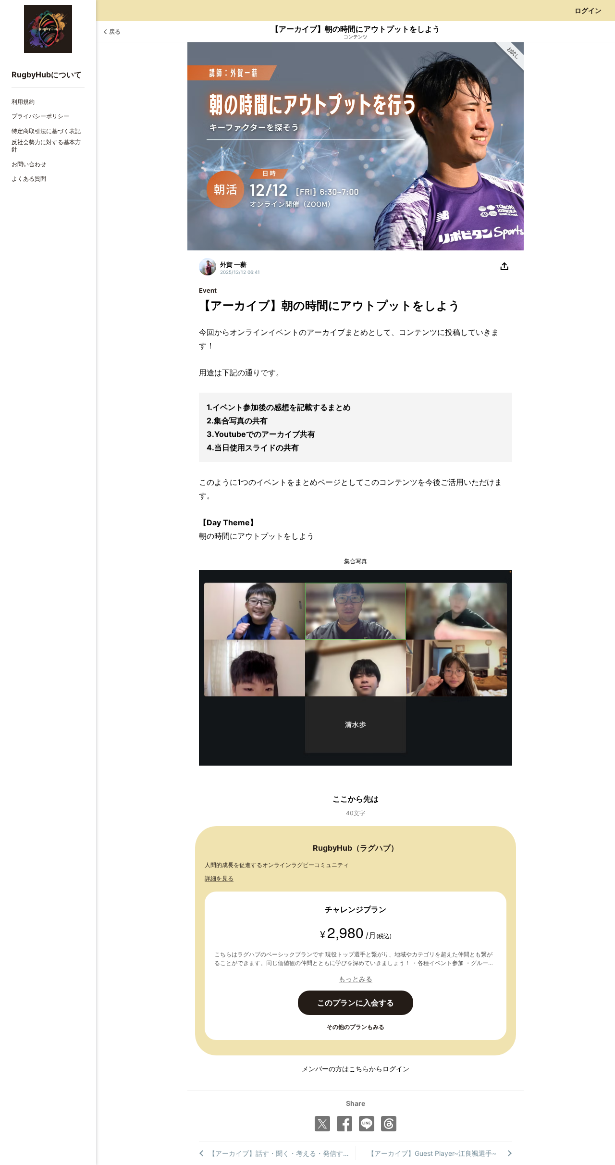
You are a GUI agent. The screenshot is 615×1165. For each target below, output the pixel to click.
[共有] (504, 266)
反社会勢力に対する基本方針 (46, 145)
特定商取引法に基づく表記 (46, 131)
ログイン (588, 10)
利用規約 (23, 101)
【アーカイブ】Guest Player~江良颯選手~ (432, 1153)
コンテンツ (356, 36)
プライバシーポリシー (40, 116)
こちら (359, 1069)
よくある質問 (29, 178)
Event (208, 290)
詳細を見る (219, 878)
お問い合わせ (29, 164)
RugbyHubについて (47, 74)
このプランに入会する (355, 1002)
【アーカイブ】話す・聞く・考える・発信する (279, 1153)
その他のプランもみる (355, 1026)
